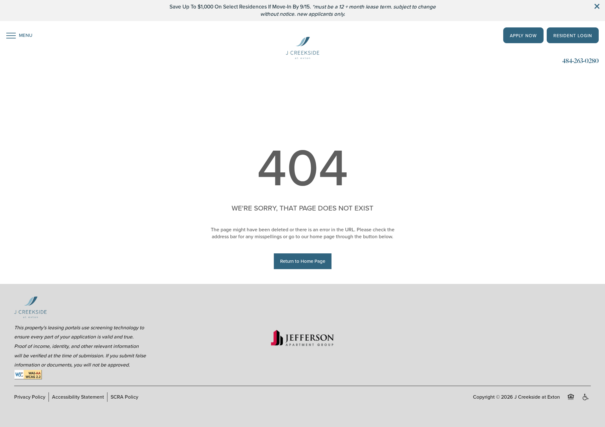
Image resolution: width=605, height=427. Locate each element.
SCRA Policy (124, 396)
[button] (597, 6)
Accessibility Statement (78, 396)
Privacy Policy (29, 396)
